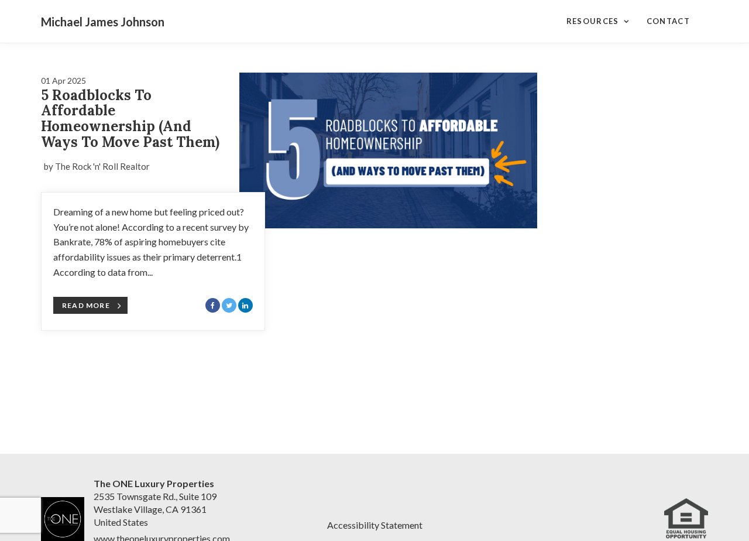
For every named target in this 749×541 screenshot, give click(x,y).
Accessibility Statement (374, 524)
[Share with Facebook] (212, 305)
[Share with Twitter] (229, 305)
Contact (668, 21)
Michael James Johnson (102, 22)
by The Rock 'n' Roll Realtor (97, 166)
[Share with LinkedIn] (245, 305)
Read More (86, 305)
